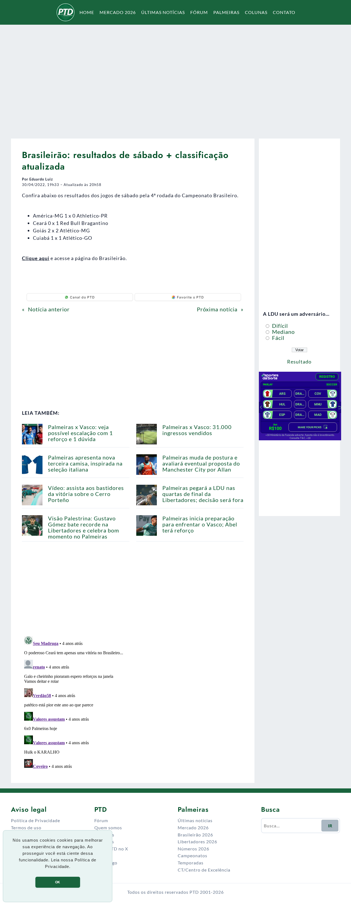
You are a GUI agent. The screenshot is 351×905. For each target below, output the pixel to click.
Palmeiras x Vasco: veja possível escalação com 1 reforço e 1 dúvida (80, 433)
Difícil (279, 325)
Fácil (277, 337)
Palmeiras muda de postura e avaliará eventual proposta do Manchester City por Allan (201, 463)
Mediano (283, 331)
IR (330, 825)
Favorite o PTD (190, 297)
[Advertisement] (175, 78)
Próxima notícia (217, 309)
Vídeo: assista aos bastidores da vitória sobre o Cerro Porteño (86, 493)
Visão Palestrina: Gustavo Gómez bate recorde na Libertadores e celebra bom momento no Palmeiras (83, 527)
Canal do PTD (82, 297)
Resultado (299, 362)
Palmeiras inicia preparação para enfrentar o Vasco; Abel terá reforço (199, 524)
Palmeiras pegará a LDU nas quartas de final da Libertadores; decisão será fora (203, 493)
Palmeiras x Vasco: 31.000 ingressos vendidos (197, 430)
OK (57, 882)
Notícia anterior (49, 309)
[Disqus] (133, 702)
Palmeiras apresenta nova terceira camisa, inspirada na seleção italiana (85, 463)
